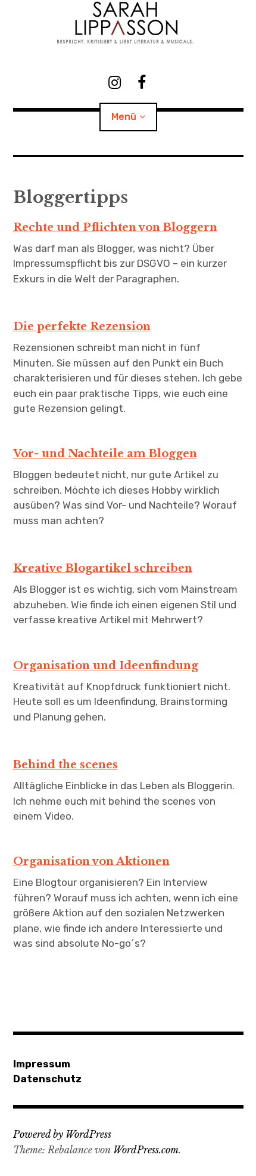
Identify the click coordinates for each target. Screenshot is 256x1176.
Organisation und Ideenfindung (105, 665)
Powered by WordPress (62, 1134)
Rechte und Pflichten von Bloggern (115, 227)
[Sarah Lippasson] (128, 22)
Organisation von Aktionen (91, 861)
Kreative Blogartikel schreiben (102, 568)
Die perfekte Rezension (82, 326)
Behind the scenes (65, 764)
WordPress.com (146, 1150)
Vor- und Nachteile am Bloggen (105, 453)
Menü (123, 116)
